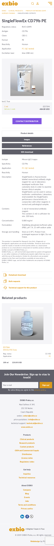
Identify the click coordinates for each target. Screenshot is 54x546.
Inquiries (27, 474)
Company (27, 490)
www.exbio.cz (27, 427)
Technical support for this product (23, 287)
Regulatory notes (27, 461)
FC (50, 356)
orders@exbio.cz (30, 415)
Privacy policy (27, 508)
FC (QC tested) (28, 48)
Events (27, 497)
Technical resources (27, 477)
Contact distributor (27, 121)
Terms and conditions (27, 505)
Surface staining (8, 13)
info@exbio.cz (34, 419)
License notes (27, 458)
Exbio (4, 11)
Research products (27, 443)
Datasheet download (17, 275)
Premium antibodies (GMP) (36, 11)
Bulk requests (14, 281)
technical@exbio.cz (34, 423)
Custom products (27, 446)
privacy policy (40, 390)
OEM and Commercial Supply (27, 450)
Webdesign (35, 541)
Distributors (27, 454)
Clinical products (16, 11)
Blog (27, 493)
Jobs (27, 501)
